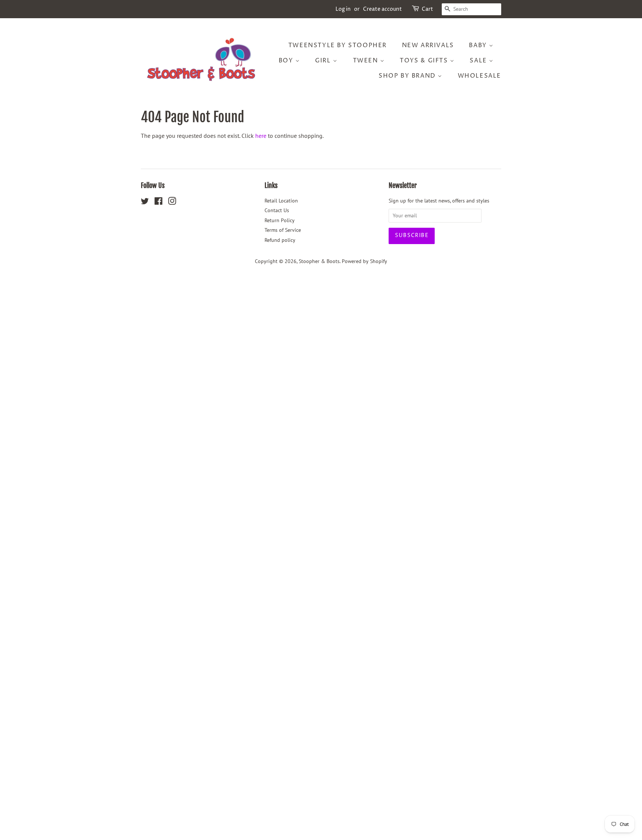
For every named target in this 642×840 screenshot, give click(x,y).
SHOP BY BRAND (408, 76)
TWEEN (366, 60)
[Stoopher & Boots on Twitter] (145, 202)
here (260, 135)
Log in (343, 9)
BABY (479, 45)
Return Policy (280, 220)
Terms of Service (283, 230)
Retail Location (281, 200)
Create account (382, 9)
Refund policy (280, 240)
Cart (427, 9)
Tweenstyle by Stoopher (337, 45)
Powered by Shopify (364, 261)
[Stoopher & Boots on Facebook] (158, 202)
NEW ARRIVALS (428, 45)
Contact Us (277, 210)
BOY (287, 60)
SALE (479, 60)
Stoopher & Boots (319, 261)
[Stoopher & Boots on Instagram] (172, 202)
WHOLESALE (479, 76)
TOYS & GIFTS (425, 60)
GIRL (324, 60)
